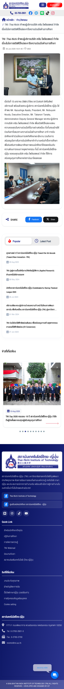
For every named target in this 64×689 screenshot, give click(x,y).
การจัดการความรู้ (11, 542)
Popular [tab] (16, 241)
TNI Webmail (9, 548)
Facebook (35, 219)
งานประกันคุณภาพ (11, 581)
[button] (20, 431)
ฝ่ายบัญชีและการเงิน (12, 586)
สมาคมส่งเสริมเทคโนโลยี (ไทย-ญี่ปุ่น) (18, 560)
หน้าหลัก (10, 20)
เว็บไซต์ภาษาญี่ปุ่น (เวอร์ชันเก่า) (16, 592)
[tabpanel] (32, 292)
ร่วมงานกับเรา (9, 554)
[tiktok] (19, 513)
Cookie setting (10, 604)
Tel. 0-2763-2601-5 (15, 631)
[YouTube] (26, 513)
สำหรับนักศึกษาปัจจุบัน (13, 530)
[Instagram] (12, 513)
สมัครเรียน (54, 5)
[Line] (5, 513)
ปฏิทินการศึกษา (10, 536)
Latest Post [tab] (45, 241)
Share (52, 219)
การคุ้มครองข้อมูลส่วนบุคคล (15, 598)
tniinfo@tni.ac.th (14, 643)
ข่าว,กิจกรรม (21, 20)
